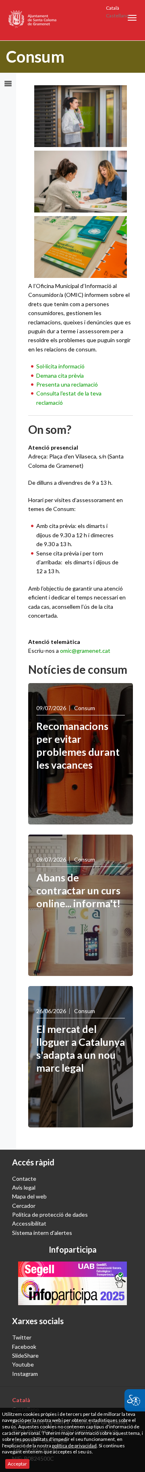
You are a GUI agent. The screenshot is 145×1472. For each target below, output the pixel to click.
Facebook (24, 1346)
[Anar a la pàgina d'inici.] (33, 20)
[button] (132, 17)
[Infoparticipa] (72, 1283)
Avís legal (23, 1187)
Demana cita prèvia (60, 375)
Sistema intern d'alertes (42, 1232)
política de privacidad (74, 1446)
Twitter (21, 1337)
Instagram (25, 1373)
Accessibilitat (29, 1223)
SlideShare (25, 1355)
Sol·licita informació (60, 366)
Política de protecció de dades (50, 1214)
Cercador (23, 1205)
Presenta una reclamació (67, 384)
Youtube (23, 1364)
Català (112, 8)
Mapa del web (29, 1196)
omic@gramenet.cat (85, 650)
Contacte (24, 1178)
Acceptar (17, 1464)
